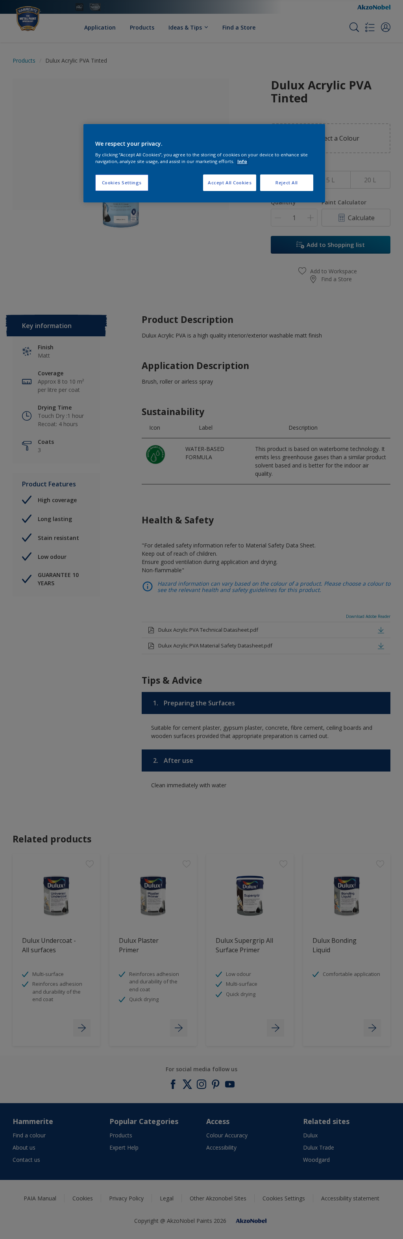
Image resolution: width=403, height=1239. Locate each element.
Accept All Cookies (229, 182)
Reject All (286, 182)
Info (242, 161)
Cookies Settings (122, 182)
